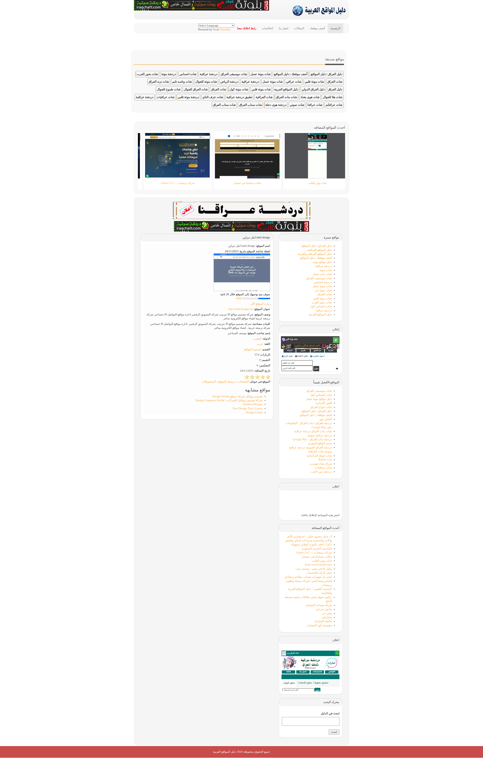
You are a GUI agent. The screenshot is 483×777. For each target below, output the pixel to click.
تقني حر (327, 613)
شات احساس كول (321, 306)
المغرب (257, 338)
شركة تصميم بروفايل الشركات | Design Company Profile (229, 400)
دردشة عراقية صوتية (320, 435)
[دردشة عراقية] (241, 225)
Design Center (254, 412)
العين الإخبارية (323, 402)
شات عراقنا (315, 104)
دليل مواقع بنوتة (322, 262)
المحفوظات (209, 381)
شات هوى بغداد (309, 97)
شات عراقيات (165, 97)
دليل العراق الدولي (313, 89)
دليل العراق (335, 89)
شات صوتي (297, 104)
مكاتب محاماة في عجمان (317, 556)
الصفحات (243, 381)
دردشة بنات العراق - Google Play (312, 439)
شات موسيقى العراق (234, 74)
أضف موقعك (317, 28)
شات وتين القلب (322, 560)
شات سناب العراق (250, 104)
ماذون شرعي (324, 609)
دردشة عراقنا (324, 310)
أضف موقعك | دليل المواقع (290, 74)
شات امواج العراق (321, 407)
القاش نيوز (325, 419)
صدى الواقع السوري (320, 443)
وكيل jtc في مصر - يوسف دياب (313, 568)
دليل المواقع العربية (286, 89)
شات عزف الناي (212, 97)
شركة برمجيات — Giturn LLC (314, 552)
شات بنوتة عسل (260, 74)
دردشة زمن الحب (321, 471)
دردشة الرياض (229, 81)
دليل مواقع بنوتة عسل (319, 398)
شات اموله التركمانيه (319, 455)
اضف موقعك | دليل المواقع (316, 415)
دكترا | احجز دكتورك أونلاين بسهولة (311, 544)
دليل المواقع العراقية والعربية (315, 253)
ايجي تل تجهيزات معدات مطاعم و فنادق (308, 576)
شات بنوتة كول (238, 89)
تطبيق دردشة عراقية (239, 97)
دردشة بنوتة (168, 74)
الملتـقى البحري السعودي (316, 548)
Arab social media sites (318, 564)
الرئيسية (335, 28)
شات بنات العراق (286, 97)
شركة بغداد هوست (321, 463)
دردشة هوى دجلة (275, 104)
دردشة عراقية (208, 74)
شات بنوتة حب (323, 290)
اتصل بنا (283, 28)
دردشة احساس (323, 282)
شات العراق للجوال (196, 89)
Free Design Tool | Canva (248, 408)
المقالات (299, 28)
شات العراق (334, 81)
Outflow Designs (253, 404)
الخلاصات (267, 28)
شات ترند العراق (158, 81)
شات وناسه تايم (182, 81)
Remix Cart (325, 459)
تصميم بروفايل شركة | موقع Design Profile (237, 396)
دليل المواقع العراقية (320, 249)
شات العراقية (264, 97)
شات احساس (187, 74)
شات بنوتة (326, 270)
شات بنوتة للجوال (206, 81)
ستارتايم (327, 617)
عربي (260, 343)
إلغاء (238, 298)
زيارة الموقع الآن (260, 303)
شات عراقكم (334, 104)
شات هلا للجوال (332, 97)
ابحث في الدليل (330, 713)
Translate (225, 29)
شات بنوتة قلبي (314, 81)
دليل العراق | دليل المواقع (326, 74)
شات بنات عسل (322, 274)
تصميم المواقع (252, 349)
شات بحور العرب (147, 74)
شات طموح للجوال (168, 89)
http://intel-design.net (240, 308)
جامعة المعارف (323, 621)
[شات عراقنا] (241, 209)
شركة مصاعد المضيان (319, 605)
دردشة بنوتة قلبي (188, 97)
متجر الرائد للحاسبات (319, 572)
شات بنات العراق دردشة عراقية (313, 431)
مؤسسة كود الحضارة (319, 625)
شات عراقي (293, 81)
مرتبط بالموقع (226, 381)
